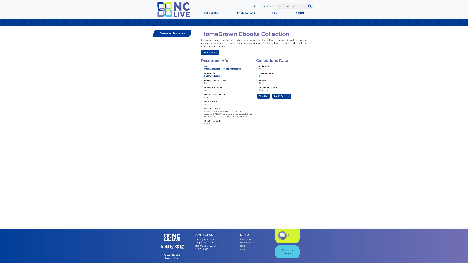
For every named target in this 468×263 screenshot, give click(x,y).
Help (275, 13)
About (300, 13)
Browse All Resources (172, 33)
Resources (211, 13)
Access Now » (210, 52)
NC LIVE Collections (212, 76)
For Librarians (245, 13)
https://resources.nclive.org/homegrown (222, 69)
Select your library (263, 6)
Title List (263, 96)
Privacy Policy (172, 258)
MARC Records (281, 96)
